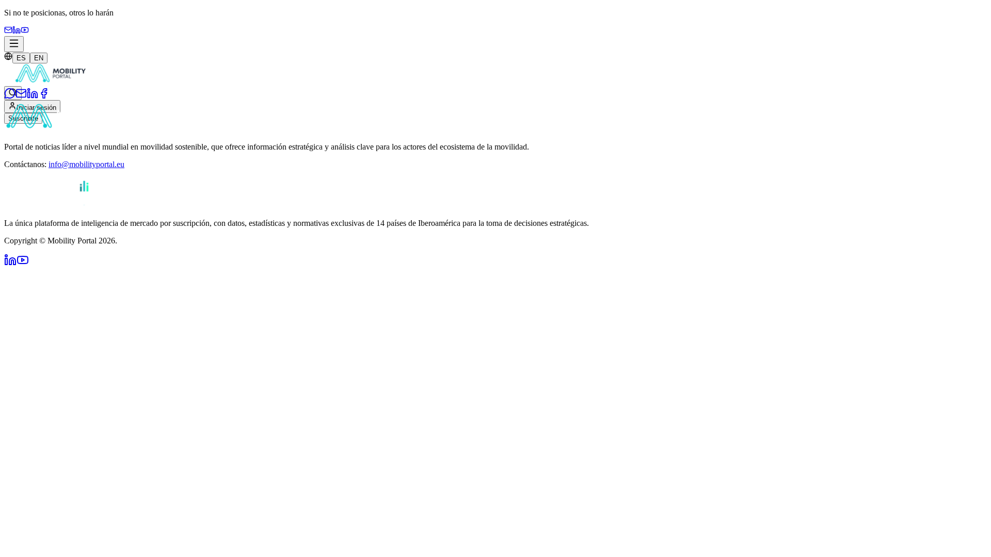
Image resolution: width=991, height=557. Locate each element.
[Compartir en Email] (21, 96)
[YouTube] (25, 31)
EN (38, 58)
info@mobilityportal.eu (86, 164)
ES (21, 58)
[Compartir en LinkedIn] (32, 96)
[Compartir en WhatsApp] (9, 96)
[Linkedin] (16, 31)
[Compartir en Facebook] (44, 96)
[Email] (8, 31)
